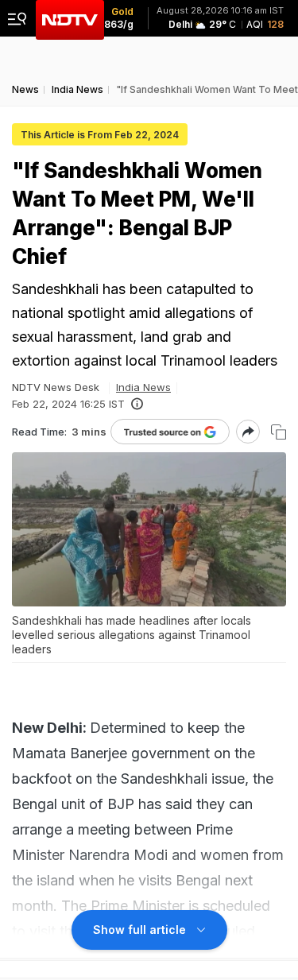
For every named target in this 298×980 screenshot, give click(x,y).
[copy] (278, 432)
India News (143, 387)
